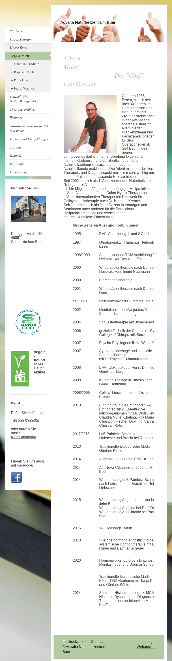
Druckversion (78, 642)
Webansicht (146, 647)
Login (150, 642)
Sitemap (97, 642)
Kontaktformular (23, 437)
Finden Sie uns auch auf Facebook (27, 463)
